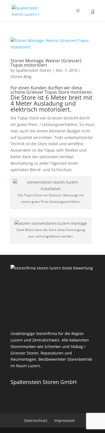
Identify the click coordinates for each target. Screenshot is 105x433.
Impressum (64, 420)
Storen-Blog (21, 76)
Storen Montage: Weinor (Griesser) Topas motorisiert (45, 63)
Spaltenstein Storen (33, 70)
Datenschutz (35, 420)
